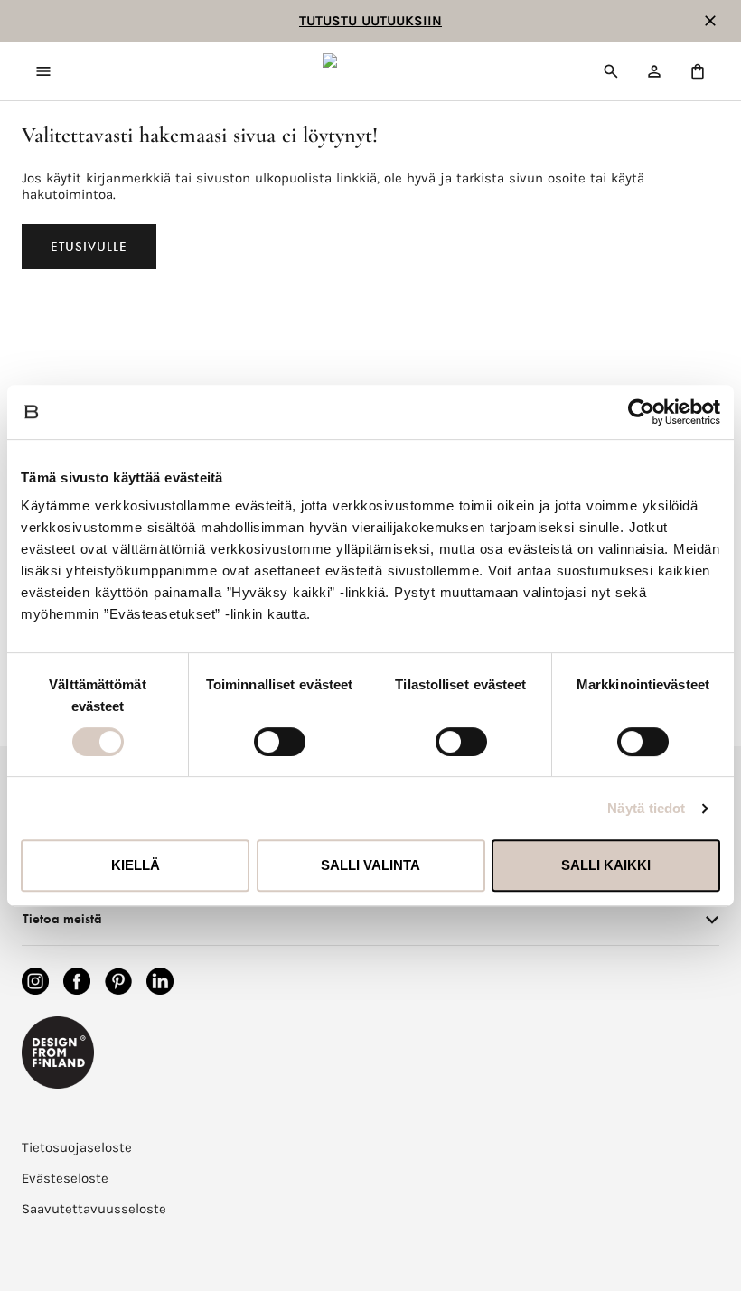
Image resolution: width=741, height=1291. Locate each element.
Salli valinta (370, 865)
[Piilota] (710, 21)
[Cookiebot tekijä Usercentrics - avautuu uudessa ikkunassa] (641, 412)
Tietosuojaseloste (77, 1147)
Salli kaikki (606, 865)
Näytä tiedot (646, 808)
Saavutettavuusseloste (94, 1209)
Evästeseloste (65, 1178)
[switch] (279, 741)
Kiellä (135, 865)
